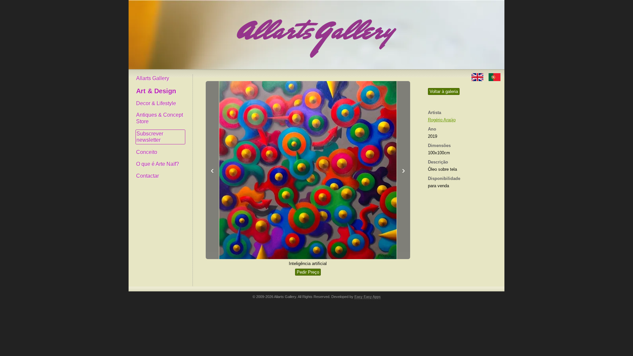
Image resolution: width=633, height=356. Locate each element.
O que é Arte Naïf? (157, 164)
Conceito (146, 152)
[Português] (494, 76)
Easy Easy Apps (367, 297)
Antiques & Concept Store (159, 118)
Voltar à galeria (444, 91)
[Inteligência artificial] (308, 170)
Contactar (147, 176)
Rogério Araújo (442, 119)
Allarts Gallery (152, 78)
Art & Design (156, 91)
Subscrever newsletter (149, 137)
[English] (478, 76)
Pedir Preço (308, 272)
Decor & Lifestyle (156, 103)
